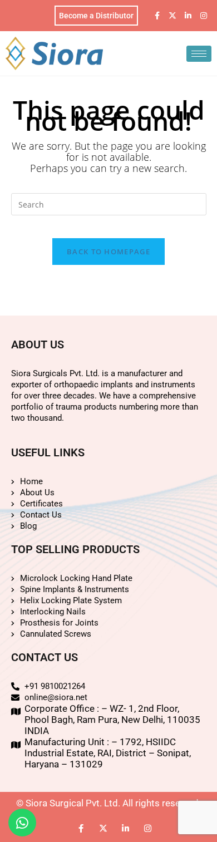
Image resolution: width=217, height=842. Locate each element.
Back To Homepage (108, 252)
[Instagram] (203, 15)
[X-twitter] (172, 15)
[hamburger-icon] (198, 54)
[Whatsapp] (22, 822)
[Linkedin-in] (188, 15)
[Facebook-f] (157, 15)
